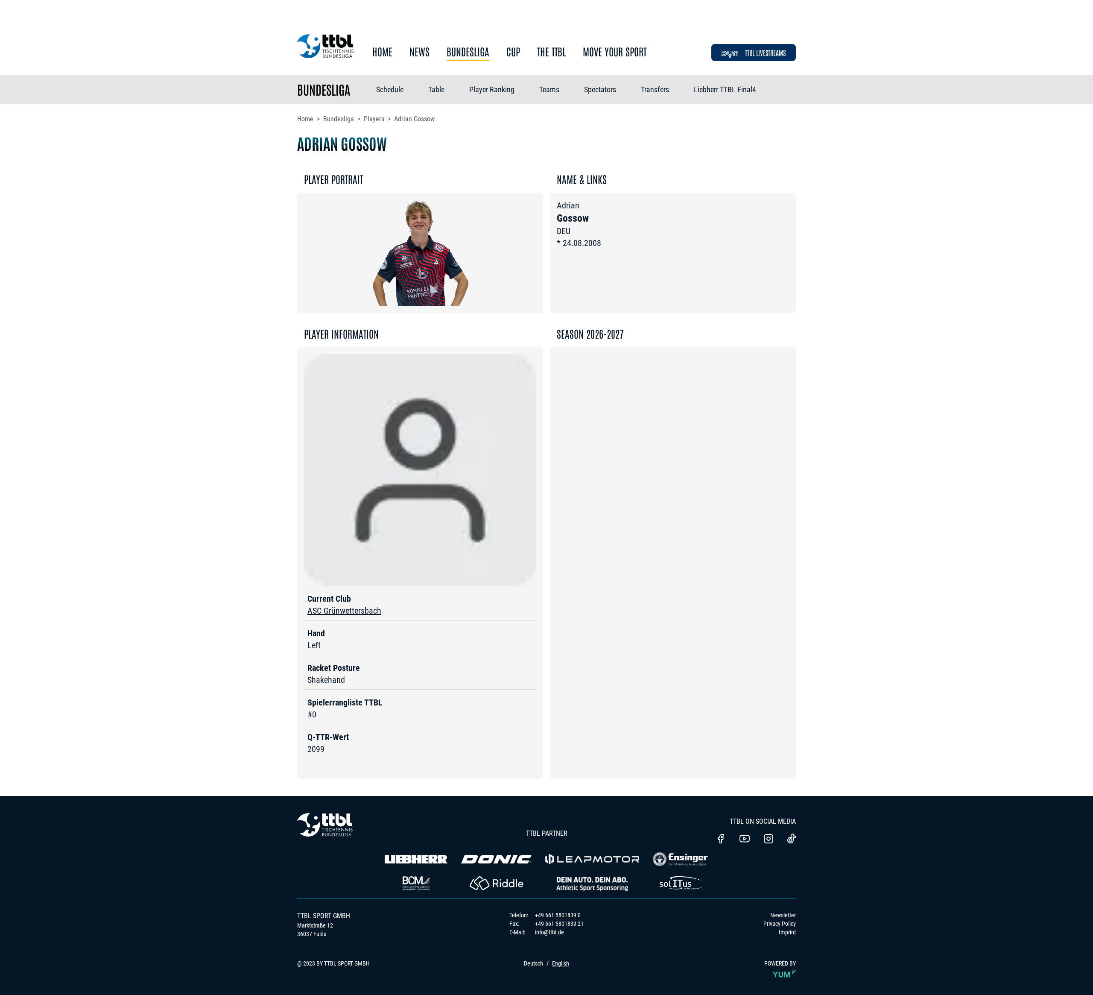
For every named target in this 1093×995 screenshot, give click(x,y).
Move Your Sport (614, 52)
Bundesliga (468, 52)
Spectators (600, 89)
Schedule (389, 89)
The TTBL (551, 52)
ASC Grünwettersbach (344, 611)
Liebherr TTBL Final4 (725, 89)
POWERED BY (780, 963)
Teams (549, 89)
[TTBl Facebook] (721, 840)
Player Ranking (491, 89)
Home (382, 52)
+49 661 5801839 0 (558, 915)
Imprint (787, 932)
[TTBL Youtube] (744, 840)
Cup (513, 52)
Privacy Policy (779, 923)
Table (436, 89)
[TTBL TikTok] (791, 840)
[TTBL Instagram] (768, 840)
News (419, 52)
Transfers (655, 89)
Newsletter (783, 915)
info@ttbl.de (549, 932)
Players (374, 119)
